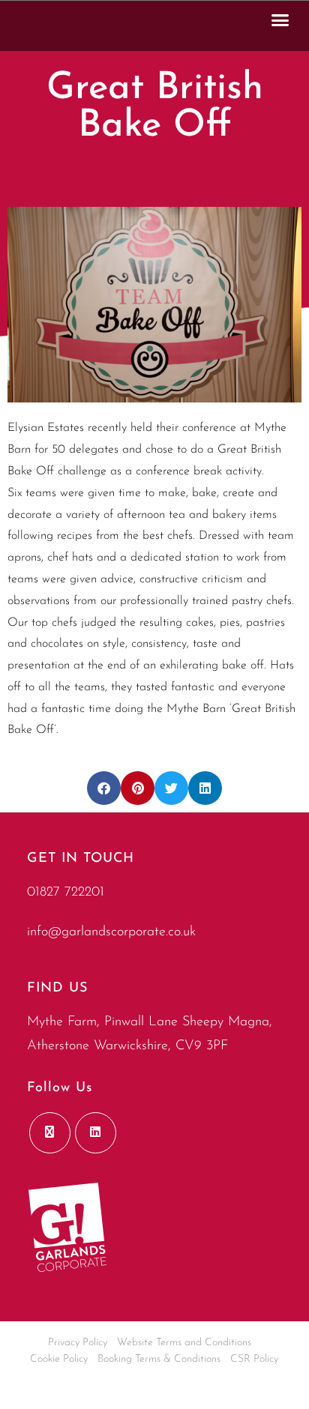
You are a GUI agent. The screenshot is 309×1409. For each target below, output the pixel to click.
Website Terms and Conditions (184, 1342)
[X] (49, 1132)
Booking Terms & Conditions (159, 1359)
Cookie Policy (59, 1359)
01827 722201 (65, 892)
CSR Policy (254, 1359)
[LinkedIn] (95, 1132)
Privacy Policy (77, 1342)
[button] (280, 19)
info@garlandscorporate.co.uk (111, 932)
